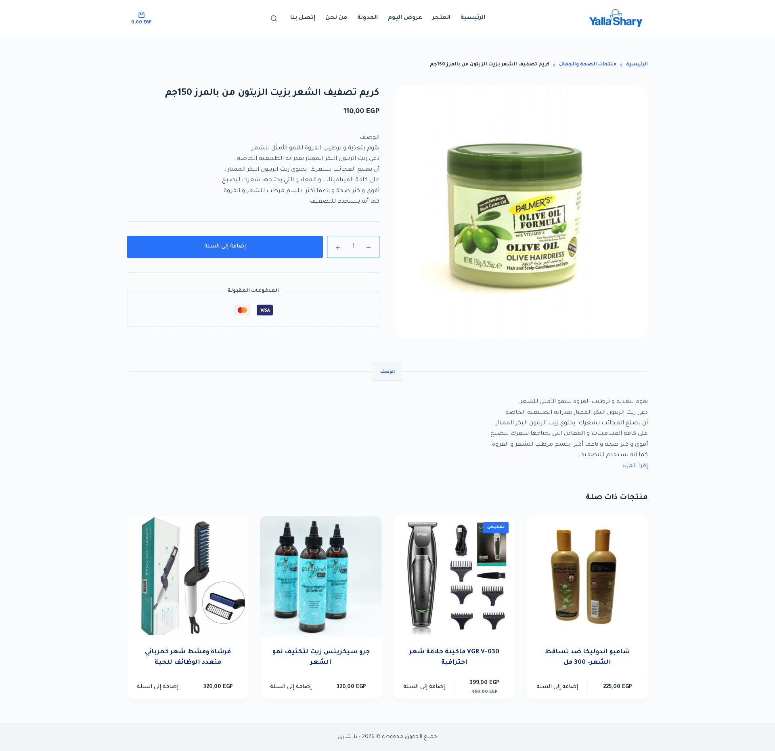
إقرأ (643, 466)
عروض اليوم (405, 18)
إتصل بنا (302, 18)
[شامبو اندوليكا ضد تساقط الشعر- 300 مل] (587, 576)
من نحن (336, 18)
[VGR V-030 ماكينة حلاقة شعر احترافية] (454, 576)
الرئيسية (473, 18)
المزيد (630, 466)
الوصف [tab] (387, 371)
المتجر (441, 18)
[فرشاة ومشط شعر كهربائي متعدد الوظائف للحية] (187, 576)
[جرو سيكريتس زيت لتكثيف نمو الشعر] (320, 576)
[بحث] (274, 18)
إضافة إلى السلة (225, 246)
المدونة (367, 18)
